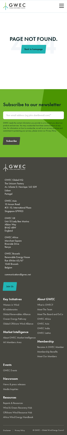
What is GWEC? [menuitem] (45, 304)
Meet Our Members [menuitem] (47, 356)
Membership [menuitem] (45, 341)
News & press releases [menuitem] (14, 384)
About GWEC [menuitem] (46, 299)
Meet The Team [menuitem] (44, 309)
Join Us (9, 286)
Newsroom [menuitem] (10, 379)
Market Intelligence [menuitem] (15, 332)
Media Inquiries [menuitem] (10, 389)
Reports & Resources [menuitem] (13, 403)
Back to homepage (33, 49)
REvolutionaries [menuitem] (10, 309)
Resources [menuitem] (9, 397)
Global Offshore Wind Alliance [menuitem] (18, 323)
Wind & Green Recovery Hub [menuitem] (17, 407)
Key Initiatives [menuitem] (12, 299)
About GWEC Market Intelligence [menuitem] (19, 337)
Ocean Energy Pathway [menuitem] (14, 318)
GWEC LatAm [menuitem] (44, 333)
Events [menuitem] (7, 365)
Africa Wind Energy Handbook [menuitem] (18, 417)
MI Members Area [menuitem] (12, 342)
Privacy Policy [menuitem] (20, 430)
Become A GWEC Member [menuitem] (50, 347)
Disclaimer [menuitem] (7, 430)
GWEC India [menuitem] (43, 328)
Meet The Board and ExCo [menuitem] (50, 314)
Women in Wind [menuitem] (11, 304)
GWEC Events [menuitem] (10, 370)
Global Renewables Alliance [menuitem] (17, 314)
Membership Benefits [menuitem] (47, 351)
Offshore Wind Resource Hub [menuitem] (17, 412)
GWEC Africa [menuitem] (44, 318)
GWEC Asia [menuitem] (43, 323)
